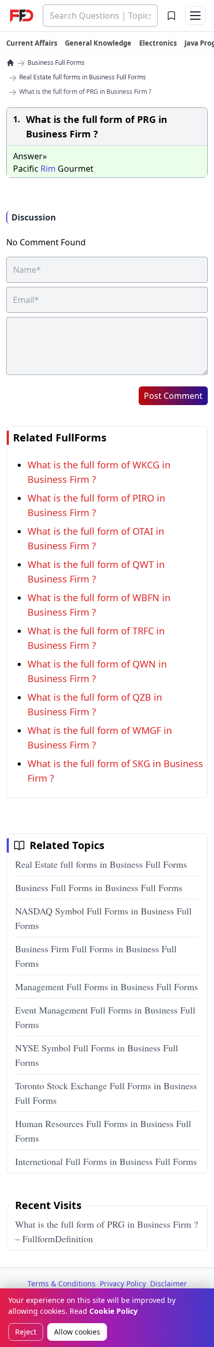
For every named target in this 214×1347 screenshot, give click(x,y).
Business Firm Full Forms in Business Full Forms (96, 955)
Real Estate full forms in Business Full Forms (82, 77)
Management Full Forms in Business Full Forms (106, 986)
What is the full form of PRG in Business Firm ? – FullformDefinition (106, 1231)
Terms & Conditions (62, 1283)
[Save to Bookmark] (171, 15)
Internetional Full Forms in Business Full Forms (106, 1161)
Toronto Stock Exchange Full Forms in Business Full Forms (106, 1092)
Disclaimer (168, 1283)
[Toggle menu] (195, 15)
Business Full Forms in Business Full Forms (98, 887)
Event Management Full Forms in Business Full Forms (105, 1017)
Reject (25, 1332)
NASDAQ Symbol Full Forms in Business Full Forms (103, 918)
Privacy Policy (123, 1283)
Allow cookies (77, 1332)
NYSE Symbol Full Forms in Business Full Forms (96, 1055)
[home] (10, 63)
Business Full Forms (56, 63)
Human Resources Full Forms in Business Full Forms (103, 1130)
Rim (48, 168)
